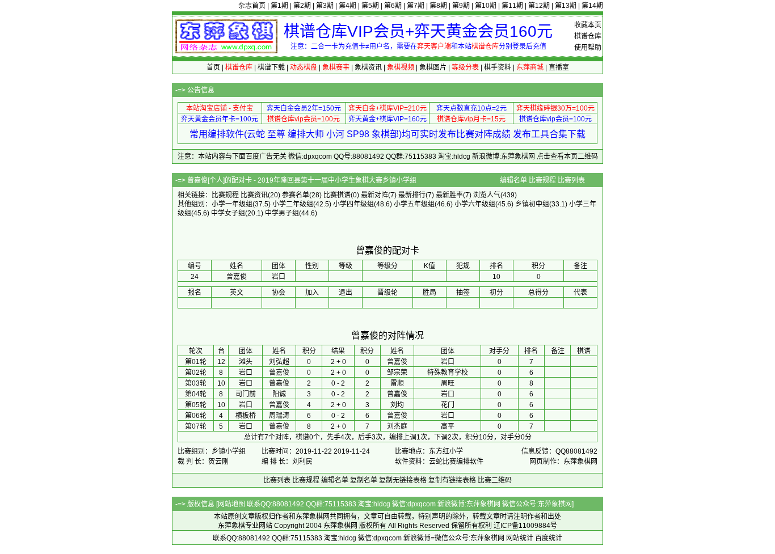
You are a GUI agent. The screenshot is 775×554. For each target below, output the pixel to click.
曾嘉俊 (397, 362)
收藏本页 (587, 25)
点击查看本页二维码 (567, 156)
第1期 (279, 6)
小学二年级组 (292, 204)
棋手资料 (497, 67)
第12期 (539, 6)
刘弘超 (279, 362)
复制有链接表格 (452, 480)
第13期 (565, 6)
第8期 (438, 6)
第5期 (370, 6)
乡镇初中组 (532, 204)
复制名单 (363, 480)
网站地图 (231, 504)
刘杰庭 (397, 426)
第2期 (302, 6)
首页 (213, 67)
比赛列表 (571, 180)
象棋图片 (433, 67)
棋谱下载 (271, 67)
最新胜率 (449, 195)
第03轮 (196, 383)
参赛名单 (295, 195)
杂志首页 (252, 6)
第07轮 (196, 426)
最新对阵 (374, 195)
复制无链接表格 (403, 480)
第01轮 (196, 362)
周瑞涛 (279, 416)
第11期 (512, 6)
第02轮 (196, 373)
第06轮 (196, 416)
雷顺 (397, 383)
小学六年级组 (474, 204)
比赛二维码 (495, 480)
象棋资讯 (368, 67)
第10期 (485, 6)
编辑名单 (513, 180)
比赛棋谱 (337, 195)
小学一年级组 (232, 204)
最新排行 (412, 195)
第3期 (325, 6)
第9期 (461, 6)
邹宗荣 (397, 373)
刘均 (397, 405)
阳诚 (279, 394)
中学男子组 (282, 213)
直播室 (559, 67)
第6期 (393, 6)
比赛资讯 (254, 195)
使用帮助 (587, 48)
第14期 (592, 6)
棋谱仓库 (587, 36)
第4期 (347, 6)
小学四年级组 (353, 204)
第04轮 (196, 394)
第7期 (415, 6)
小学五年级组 (414, 204)
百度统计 (548, 538)
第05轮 (196, 405)
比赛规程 (542, 180)
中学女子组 (228, 213)
